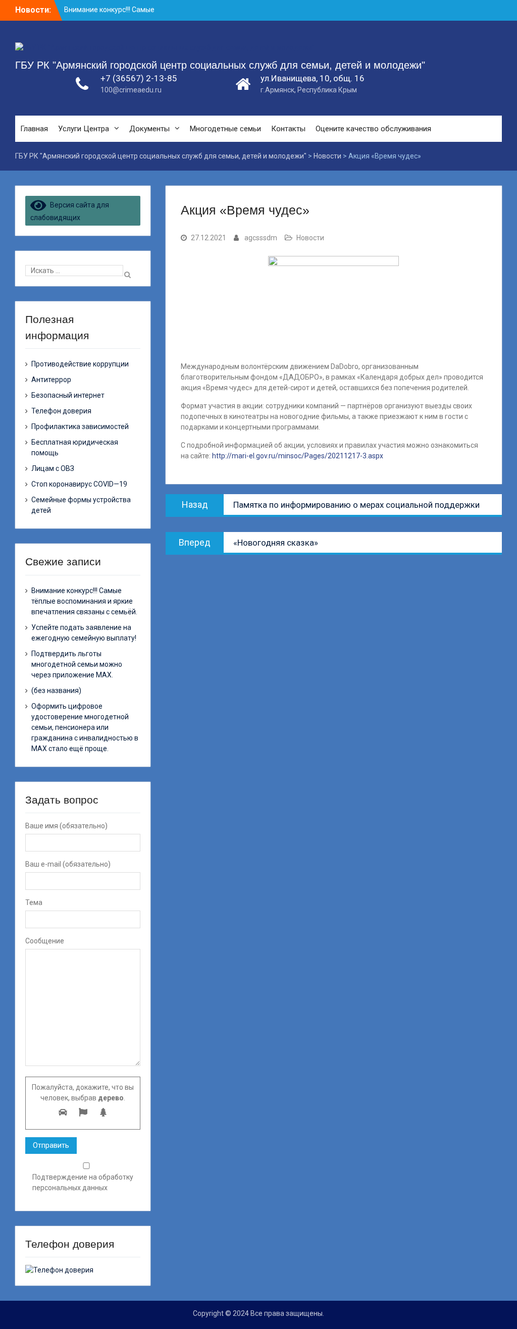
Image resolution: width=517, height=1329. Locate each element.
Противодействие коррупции (80, 364)
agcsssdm (260, 238)
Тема (33, 902)
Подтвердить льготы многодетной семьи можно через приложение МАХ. (76, 664)
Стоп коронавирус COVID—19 (79, 484)
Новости (310, 238)
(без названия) (56, 690)
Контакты (288, 128)
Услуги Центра (83, 128)
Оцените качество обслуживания (373, 128)
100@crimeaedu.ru (131, 90)
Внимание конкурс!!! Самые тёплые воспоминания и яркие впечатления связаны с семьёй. (84, 601)
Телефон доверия (61, 411)
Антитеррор (51, 380)
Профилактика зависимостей (80, 426)
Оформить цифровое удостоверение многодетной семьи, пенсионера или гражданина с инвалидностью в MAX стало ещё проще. (84, 727)
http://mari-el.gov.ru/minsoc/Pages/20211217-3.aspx (297, 456)
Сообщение (44, 941)
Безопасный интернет (68, 395)
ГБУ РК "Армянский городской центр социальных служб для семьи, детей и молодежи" (220, 65)
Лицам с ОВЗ (52, 468)
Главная (34, 128)
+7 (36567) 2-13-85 (138, 78)
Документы (149, 128)
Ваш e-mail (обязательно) (68, 864)
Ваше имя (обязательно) (66, 826)
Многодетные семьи (225, 128)
